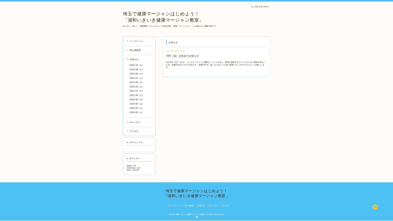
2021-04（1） (137, 95)
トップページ (136, 41)
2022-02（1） (137, 86)
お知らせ (134, 59)
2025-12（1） (137, 65)
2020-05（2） (137, 99)
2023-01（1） (137, 78)
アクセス (134, 131)
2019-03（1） (137, 112)
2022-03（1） (137, 82)
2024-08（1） (137, 69)
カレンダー (135, 122)
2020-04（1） (137, 104)
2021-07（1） (137, 91)
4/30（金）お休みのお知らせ (182, 55)
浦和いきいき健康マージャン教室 (190, 214)
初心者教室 (135, 50)
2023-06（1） (137, 73)
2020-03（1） (137, 108)
